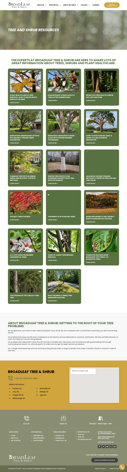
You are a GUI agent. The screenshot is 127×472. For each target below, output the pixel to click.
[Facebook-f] (99, 446)
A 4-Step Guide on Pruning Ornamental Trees (21, 256)
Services (40, 5)
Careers (95, 5)
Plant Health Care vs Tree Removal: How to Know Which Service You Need (23, 97)
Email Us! (63, 424)
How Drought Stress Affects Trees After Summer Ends (61, 96)
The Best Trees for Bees (20, 216)
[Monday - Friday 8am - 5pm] (100, 418)
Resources (53, 5)
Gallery (84, 5)
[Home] (107, 446)
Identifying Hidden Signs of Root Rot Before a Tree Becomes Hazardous (24, 138)
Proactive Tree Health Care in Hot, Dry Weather (99, 96)
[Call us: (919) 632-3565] (10, 378)
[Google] (114, 446)
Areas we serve (69, 5)
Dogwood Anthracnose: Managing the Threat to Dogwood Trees (97, 257)
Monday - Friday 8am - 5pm (100, 424)
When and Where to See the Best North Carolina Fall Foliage (100, 217)
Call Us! (26, 424)
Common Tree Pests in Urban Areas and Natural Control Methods (23, 178)
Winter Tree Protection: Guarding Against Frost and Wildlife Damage (61, 178)
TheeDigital (61, 469)
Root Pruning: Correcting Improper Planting (60, 296)
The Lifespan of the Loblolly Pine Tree (24, 296)
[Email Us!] (63, 418)
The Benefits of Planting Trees (61, 216)
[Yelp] (111, 446)
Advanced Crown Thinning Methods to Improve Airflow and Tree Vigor (101, 178)
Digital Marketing (48, 469)
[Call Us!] (26, 418)
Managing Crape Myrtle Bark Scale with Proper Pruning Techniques (61, 138)
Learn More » (15, 103)
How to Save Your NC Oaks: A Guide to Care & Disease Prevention (99, 138)
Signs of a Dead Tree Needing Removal (60, 256)
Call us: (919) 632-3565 (26, 378)
